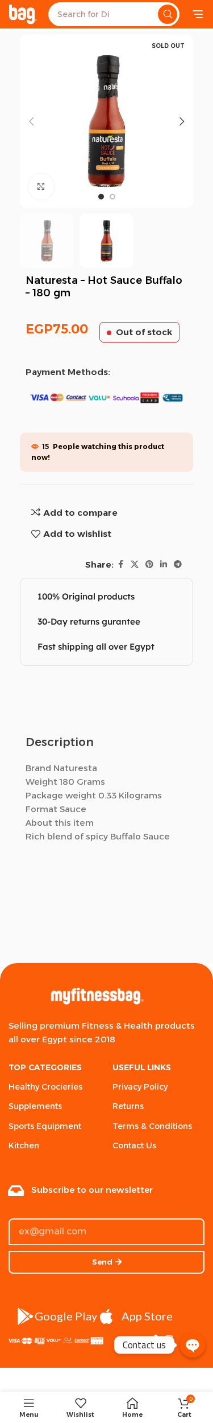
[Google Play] (25, 1316)
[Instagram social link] (169, 1339)
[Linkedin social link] (163, 564)
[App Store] (106, 1316)
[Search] (167, 14)
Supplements (35, 1106)
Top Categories (45, 1067)
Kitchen (24, 1145)
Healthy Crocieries (45, 1087)
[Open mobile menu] (197, 14)
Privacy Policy (140, 1087)
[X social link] (134, 564)
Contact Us (134, 1145)
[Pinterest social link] (149, 564)
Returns (128, 1106)
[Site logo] (23, 13)
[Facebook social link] (120, 564)
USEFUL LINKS (141, 1067)
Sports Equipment (45, 1126)
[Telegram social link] (177, 564)
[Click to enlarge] (41, 186)
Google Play (66, 1316)
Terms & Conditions (152, 1126)
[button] (31, 121)
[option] (101, 196)
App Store (147, 1316)
